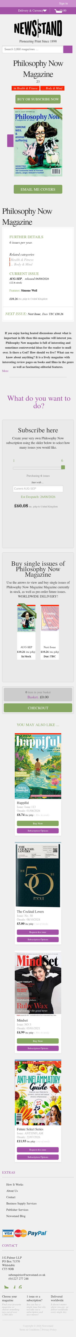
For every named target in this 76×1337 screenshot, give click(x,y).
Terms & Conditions (29, 1329)
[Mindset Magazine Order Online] (38, 1015)
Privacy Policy (49, 1329)
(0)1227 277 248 (18, 1279)
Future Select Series (30, 1129)
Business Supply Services (21, 1203)
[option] (38, 142)
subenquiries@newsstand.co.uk (26, 1275)
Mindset (22, 1020)
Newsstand (47, 1325)
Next (10, 140)
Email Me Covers (38, 189)
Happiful (23, 802)
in (25, 88)
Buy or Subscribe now (38, 99)
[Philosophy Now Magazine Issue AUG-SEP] (38, 142)
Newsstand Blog (16, 1216)
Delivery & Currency (30, 10)
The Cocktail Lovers (30, 911)
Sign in (63, 3)
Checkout (38, 707)
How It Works (14, 1184)
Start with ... (37, 482)
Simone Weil (29, 290)
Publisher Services (17, 1210)
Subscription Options (38, 830)
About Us (12, 1191)
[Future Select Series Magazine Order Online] (38, 1124)
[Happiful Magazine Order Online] (38, 797)
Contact (10, 1197)
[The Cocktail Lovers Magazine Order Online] (38, 906)
